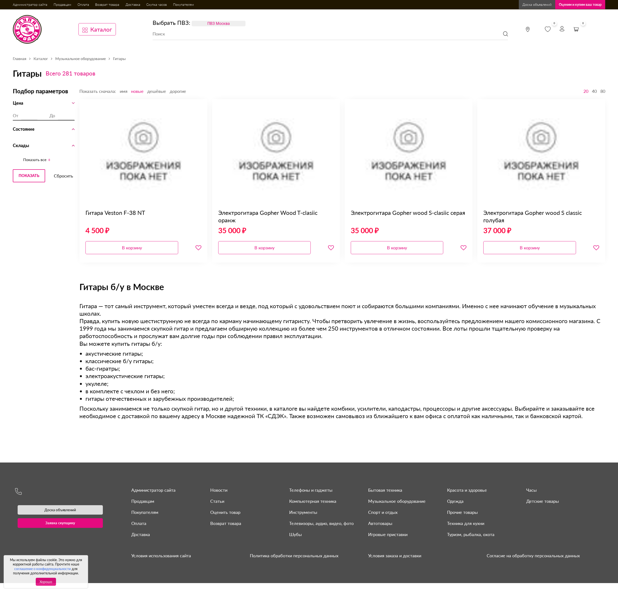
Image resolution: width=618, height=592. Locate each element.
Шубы (295, 534)
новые (137, 91)
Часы (531, 490)
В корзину (132, 247)
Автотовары (380, 523)
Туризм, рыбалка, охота (470, 534)
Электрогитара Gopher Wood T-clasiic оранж (267, 216)
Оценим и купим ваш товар (580, 4)
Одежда (455, 501)
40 (594, 91)
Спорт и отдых (383, 512)
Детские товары (542, 501)
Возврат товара (107, 4)
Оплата (83, 4)
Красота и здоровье (467, 490)
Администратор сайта (30, 4)
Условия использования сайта (161, 555)
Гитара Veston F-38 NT (115, 212)
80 (602, 91)
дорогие (178, 91)
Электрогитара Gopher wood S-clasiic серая (408, 212)
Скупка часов (156, 4)
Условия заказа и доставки (394, 555)
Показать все (34, 159)
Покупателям (183, 4)
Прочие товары (462, 512)
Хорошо (46, 582)
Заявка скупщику (60, 523)
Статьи (217, 501)
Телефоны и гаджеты (310, 490)
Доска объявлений (537, 4)
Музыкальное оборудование (397, 501)
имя (123, 91)
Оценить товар (225, 512)
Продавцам (62, 4)
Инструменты (303, 512)
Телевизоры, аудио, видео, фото (321, 523)
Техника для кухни (465, 523)
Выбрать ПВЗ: (171, 22)
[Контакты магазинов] (528, 29)
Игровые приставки (387, 534)
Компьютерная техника (312, 501)
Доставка (133, 4)
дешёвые (156, 91)
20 (585, 91)
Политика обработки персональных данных (294, 555)
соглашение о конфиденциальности (42, 569)
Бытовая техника (385, 490)
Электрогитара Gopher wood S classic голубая (532, 216)
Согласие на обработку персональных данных (533, 555)
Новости (218, 490)
